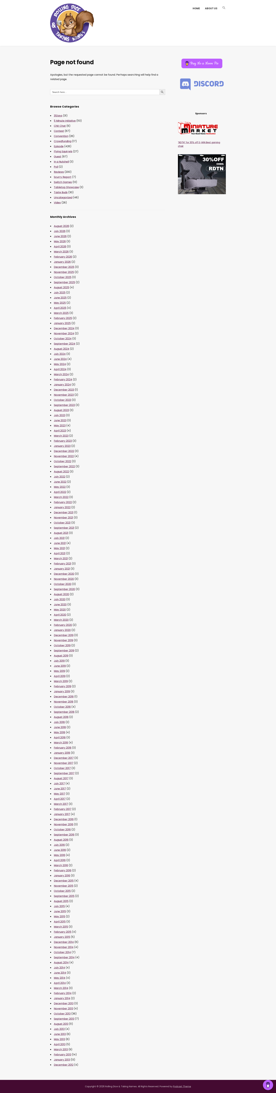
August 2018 (61, 717)
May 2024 (60, 364)
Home (196, 8)
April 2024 (60, 369)
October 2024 (63, 338)
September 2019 (64, 650)
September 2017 (64, 773)
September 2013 (64, 1019)
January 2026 (62, 262)
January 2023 (62, 446)
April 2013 (59, 1044)
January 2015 (62, 937)
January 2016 (62, 875)
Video (57, 202)
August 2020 (61, 594)
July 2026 (59, 231)
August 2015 (61, 901)
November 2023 (64, 395)
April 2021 (59, 553)
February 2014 (63, 993)
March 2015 (61, 927)
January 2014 (62, 998)
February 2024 (63, 379)
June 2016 (60, 850)
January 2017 (62, 814)
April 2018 (60, 737)
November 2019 (63, 640)
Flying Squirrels (63, 151)
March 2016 (61, 865)
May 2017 (59, 794)
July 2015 (59, 906)
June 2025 (60, 298)
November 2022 (64, 456)
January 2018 (62, 753)
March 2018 (61, 742)
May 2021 (59, 548)
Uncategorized (63, 197)
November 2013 (63, 1008)
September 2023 (64, 405)
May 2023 (60, 425)
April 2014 (60, 983)
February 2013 (62, 1054)
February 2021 (62, 563)
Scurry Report (62, 177)
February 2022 (63, 502)
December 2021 (63, 512)
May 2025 (60, 303)
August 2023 (61, 410)
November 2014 (63, 947)
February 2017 (62, 809)
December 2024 (64, 328)
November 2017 (63, 763)
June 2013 (60, 1034)
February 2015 (62, 932)
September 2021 (64, 528)
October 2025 (62, 277)
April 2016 (60, 860)
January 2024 (62, 384)
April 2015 (60, 921)
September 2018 (64, 712)
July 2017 (59, 783)
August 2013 (61, 1024)
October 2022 (62, 461)
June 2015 (60, 911)
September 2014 (64, 957)
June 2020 (60, 604)
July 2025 (59, 292)
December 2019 (63, 635)
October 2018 (62, 707)
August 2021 (61, 533)
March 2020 (61, 620)
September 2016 (64, 834)
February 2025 (63, 318)
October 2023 (62, 400)
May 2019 (59, 671)
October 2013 (62, 1013)
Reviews (59, 172)
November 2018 (63, 702)
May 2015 (59, 916)
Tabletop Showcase (66, 187)
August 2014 (61, 962)
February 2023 (63, 441)
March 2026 (61, 251)
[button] (224, 7)
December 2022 (64, 451)
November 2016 (63, 824)
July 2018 (59, 722)
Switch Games (63, 182)
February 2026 (63, 257)
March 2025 (61, 313)
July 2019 (59, 661)
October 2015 (62, 891)
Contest (59, 131)
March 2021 (61, 558)
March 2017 (61, 804)
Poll (56, 167)
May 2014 (59, 978)
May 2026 (60, 241)
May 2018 (59, 732)
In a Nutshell (61, 161)
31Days (58, 115)
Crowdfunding (62, 141)
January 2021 (62, 569)
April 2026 (60, 246)
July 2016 (59, 845)
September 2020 (64, 589)
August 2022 (61, 471)
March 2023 (61, 436)
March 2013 (61, 1049)
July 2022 (59, 476)
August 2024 (61, 349)
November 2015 (63, 886)
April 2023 (60, 430)
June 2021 (60, 543)
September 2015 (64, 896)
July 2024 (60, 354)
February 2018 (62, 748)
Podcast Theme (182, 1086)
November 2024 (64, 333)
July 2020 (59, 599)
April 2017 (60, 799)
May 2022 (60, 487)
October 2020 (62, 584)
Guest (57, 156)
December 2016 (64, 819)
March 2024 (61, 374)
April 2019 (59, 676)
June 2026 (60, 236)
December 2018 (64, 696)
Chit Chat (60, 126)
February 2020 (63, 625)
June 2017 (60, 788)
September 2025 (64, 282)
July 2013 (59, 1029)
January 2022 (62, 507)
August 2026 (61, 226)
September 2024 (64, 344)
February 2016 (62, 870)
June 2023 (60, 420)
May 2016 (59, 855)
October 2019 (62, 645)
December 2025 (64, 267)
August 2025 (61, 287)
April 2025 (60, 308)
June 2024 (60, 359)
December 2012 (63, 1065)
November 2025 (64, 272)
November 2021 (63, 517)
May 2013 (59, 1039)
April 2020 (60, 615)
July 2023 (59, 415)
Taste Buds (61, 192)
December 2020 (64, 574)
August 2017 (61, 778)
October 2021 (62, 523)
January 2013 (62, 1060)
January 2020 (62, 630)
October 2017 (62, 768)
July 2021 (59, 538)
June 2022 (60, 482)
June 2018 (60, 727)
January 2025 (62, 323)
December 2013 (63, 1003)
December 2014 (64, 942)
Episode (59, 146)
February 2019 (62, 686)
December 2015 (64, 881)
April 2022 (60, 492)
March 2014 (61, 988)
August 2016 (61, 840)
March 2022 (61, 497)
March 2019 (61, 681)
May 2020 (60, 609)
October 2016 (62, 829)
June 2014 (60, 973)
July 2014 (59, 967)
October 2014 (62, 952)
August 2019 (61, 655)
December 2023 (64, 390)
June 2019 (60, 666)
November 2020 (64, 579)
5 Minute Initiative (65, 121)
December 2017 (64, 758)
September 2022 (64, 466)
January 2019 (62, 691)
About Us (211, 8)
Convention (61, 136)
